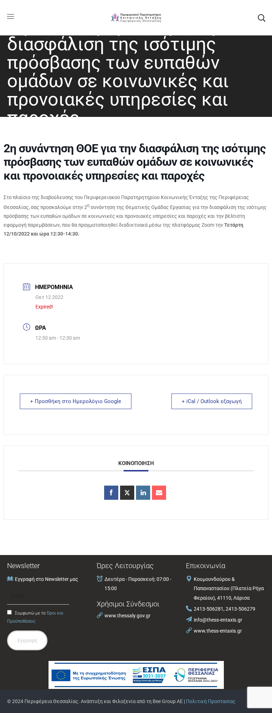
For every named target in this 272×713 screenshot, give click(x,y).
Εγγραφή (27, 640)
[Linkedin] (143, 493)
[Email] (159, 493)
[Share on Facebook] (111, 493)
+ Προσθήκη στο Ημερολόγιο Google (75, 401)
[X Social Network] (127, 493)
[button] (261, 17)
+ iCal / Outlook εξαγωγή (212, 401)
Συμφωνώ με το (35, 617)
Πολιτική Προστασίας (211, 701)
